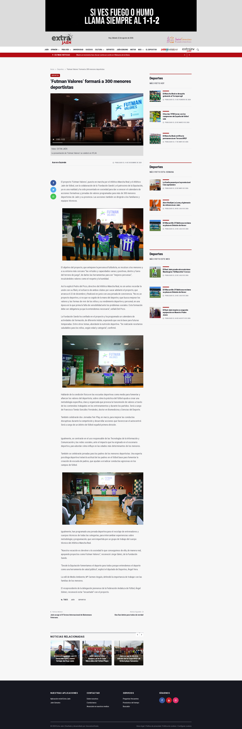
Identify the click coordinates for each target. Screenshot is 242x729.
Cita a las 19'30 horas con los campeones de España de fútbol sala (176, 116)
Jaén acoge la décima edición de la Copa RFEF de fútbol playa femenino (128, 658)
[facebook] (53, 183)
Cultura (98, 50)
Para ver (65, 50)
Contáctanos (91, 703)
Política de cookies (169, 726)
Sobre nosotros (92, 699)
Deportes (110, 50)
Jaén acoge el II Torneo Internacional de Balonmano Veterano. (71, 616)
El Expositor (151, 50)
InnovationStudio (92, 726)
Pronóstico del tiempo (131, 703)
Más (140, 50)
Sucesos (89, 50)
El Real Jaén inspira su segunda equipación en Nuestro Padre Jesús (175, 312)
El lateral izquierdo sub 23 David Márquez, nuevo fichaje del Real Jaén (65, 658)
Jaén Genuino (122, 50)
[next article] (185, 55)
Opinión (54, 50)
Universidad (78, 50)
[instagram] (176, 700)
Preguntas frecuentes (131, 699)
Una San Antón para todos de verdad (129, 615)
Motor (133, 50)
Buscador (126, 706)
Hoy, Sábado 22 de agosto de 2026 (121, 38)
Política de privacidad (153, 726)
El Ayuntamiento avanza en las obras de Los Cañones (95, 55)
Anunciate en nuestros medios (98, 706)
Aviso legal (140, 726)
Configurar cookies (185, 726)
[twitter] (53, 190)
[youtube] (169, 700)
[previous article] (189, 55)
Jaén (46, 50)
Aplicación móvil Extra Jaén (60, 699)
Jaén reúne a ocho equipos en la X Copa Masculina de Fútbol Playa (97, 658)
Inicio (52, 69)
